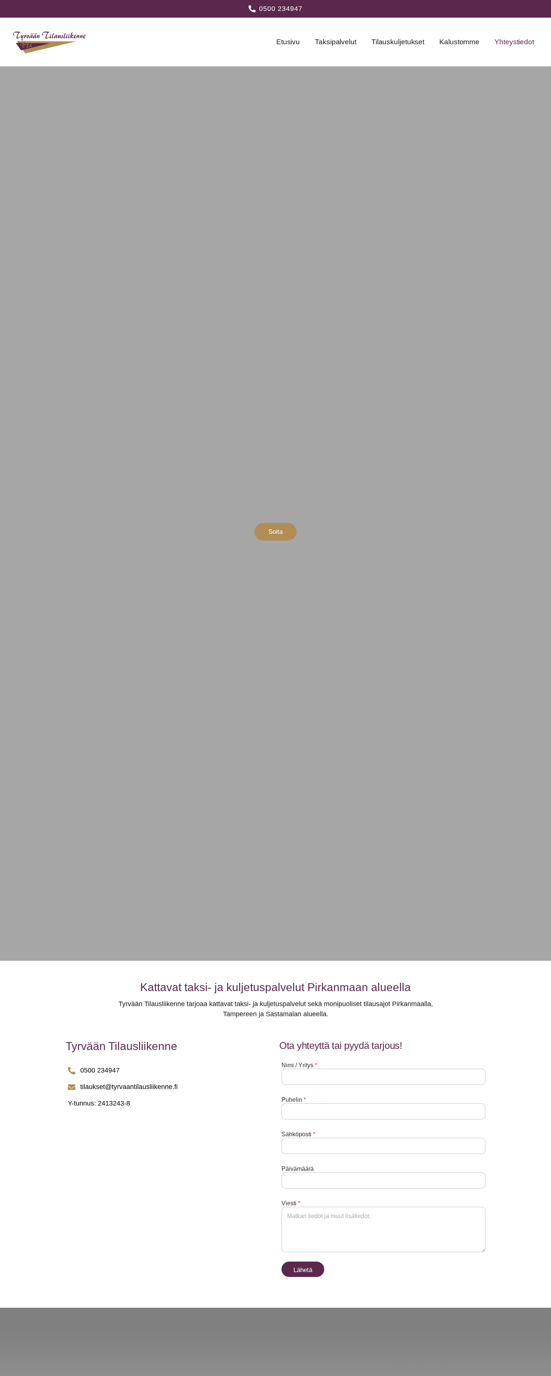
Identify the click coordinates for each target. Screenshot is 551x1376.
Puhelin (293, 1100)
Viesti (290, 1203)
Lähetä (302, 1270)
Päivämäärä (297, 1169)
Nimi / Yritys (299, 1065)
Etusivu (288, 42)
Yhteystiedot (514, 42)
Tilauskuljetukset (397, 42)
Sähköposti (298, 1134)
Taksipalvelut (335, 42)
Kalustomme (459, 42)
